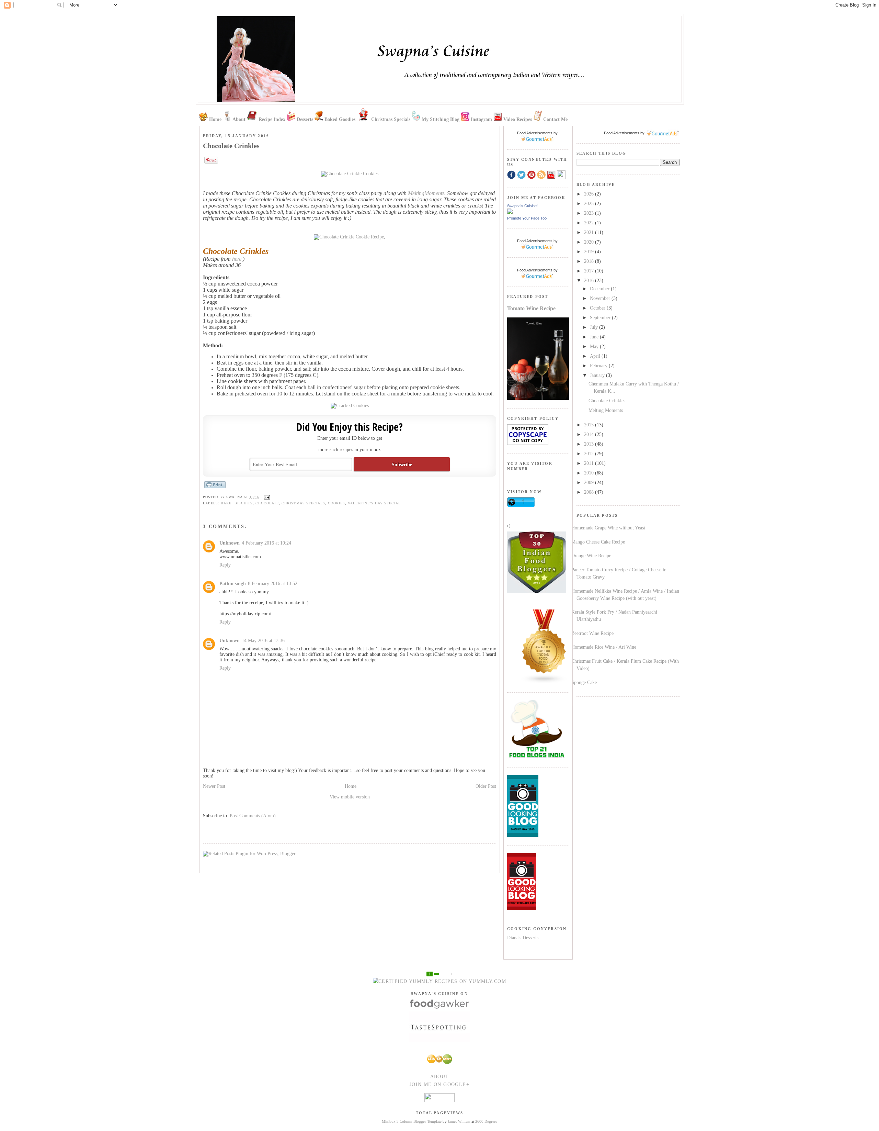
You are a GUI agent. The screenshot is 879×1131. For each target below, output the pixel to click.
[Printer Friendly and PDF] (215, 488)
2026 (589, 194)
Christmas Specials (303, 503)
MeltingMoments (426, 193)
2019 (589, 251)
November (601, 298)
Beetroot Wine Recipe (592, 633)
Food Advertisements (621, 133)
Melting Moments (606, 410)
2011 (589, 463)
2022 (589, 222)
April (596, 356)
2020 (589, 242)
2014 (589, 434)
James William (459, 1121)
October (598, 308)
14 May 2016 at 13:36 (263, 640)
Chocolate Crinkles (607, 400)
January (598, 375)
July (594, 327)
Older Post (486, 786)
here (237, 259)
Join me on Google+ (439, 1084)
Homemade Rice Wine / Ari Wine (603, 647)
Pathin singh (232, 583)
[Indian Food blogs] (544, 682)
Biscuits (244, 503)
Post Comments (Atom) (253, 815)
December (600, 288)
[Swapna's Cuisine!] (510, 212)
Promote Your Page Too (527, 218)
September (601, 317)
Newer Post (214, 786)
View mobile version (350, 796)
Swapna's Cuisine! (522, 206)
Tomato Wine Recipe (531, 308)
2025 (589, 203)
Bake (226, 503)
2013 (589, 444)
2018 (589, 261)
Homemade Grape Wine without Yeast (608, 527)
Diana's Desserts (522, 937)
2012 (589, 453)
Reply (225, 565)
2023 (589, 213)
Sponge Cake (584, 682)
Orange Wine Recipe (591, 555)
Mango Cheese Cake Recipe (598, 542)
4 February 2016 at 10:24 (266, 543)
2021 (589, 232)
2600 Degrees (486, 1121)
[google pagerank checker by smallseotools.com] (439, 973)
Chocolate (267, 503)
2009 (589, 482)
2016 (589, 280)
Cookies (336, 503)
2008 (589, 492)
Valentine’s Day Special (374, 503)
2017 (589, 270)
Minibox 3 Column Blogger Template (412, 1121)
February (599, 365)
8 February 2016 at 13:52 (272, 583)
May (595, 346)
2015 (589, 424)
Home (350, 786)
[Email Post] (266, 497)
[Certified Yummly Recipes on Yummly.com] (439, 981)
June (595, 336)
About (439, 1076)
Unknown (229, 543)
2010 (589, 472)
